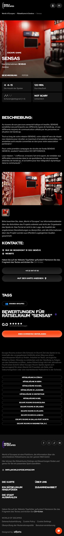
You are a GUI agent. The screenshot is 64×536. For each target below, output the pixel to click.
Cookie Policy (29, 521)
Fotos (25, 75)
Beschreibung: (9, 75)
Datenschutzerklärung (11, 521)
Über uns (41, 482)
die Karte (8, 482)
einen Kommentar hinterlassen (32, 334)
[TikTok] (54, 442)
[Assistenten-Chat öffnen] (58, 530)
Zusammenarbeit (46, 487)
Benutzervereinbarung (45, 525)
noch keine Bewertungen (18, 326)
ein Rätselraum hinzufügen (12, 488)
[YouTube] (59, 442)
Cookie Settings (44, 521)
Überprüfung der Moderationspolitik (18, 525)
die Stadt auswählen (9, 496)
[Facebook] (43, 442)
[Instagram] (49, 442)
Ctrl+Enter (38, 262)
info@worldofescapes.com (20, 470)
